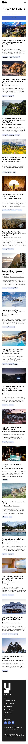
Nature (11, 57)
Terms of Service (9, 710)
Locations (7, 700)
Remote (17, 57)
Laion (5, 85)
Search (14, 18)
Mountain (5, 57)
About (6, 715)
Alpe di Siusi (7, 623)
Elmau (5, 161)
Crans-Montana (8, 582)
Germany (10, 161)
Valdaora (6, 505)
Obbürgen (6, 276)
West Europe (21, 46)
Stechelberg (7, 46)
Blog (5, 698)
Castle (4, 172)
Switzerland (14, 46)
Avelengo (6, 353)
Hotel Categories (9, 703)
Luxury (4, 96)
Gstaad (5, 543)
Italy (9, 85)
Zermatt (6, 468)
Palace (17, 135)
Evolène (6, 660)
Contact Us (7, 719)
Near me (13, 700)
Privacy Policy (8, 712)
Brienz (5, 124)
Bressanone (7, 237)
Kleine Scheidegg (8, 314)
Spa (14, 172)
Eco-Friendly (6, 209)
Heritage (5, 135)
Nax (5, 198)
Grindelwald (7, 431)
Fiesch (5, 394)
